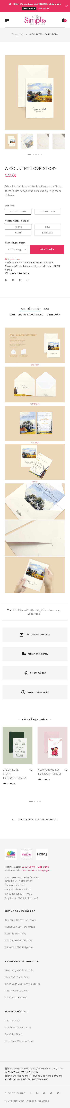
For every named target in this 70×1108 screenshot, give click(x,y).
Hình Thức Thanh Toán (17, 976)
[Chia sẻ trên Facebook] (7, 280)
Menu (8, 21)
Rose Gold (47, 233)
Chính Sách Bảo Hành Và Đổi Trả (22, 983)
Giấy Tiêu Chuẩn (18, 211)
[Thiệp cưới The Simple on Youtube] (51, 1093)
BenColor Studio (13, 1034)
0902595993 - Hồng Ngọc (36, 870)
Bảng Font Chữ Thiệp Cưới (19, 947)
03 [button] (36, 154)
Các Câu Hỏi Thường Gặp (18, 940)
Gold (47, 227)
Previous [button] (10, 92)
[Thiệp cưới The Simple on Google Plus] (58, 1093)
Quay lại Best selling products (37, 819)
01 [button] (29, 154)
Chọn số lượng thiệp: (15, 242)
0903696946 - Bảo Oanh (35, 866)
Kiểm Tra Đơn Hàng (15, 933)
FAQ (46, 308)
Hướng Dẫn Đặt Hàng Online (20, 926)
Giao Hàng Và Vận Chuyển (19, 970)
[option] (35, 92)
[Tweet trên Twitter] (13, 280)
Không (18, 227)
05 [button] (41, 154)
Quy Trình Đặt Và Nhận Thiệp (20, 919)
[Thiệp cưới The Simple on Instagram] (37, 1093)
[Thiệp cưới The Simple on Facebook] (30, 1093)
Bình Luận (53, 314)
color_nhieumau (50, 610)
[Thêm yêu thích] (31, 770)
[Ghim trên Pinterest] (20, 280)
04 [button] (38, 154)
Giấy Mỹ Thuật (47, 211)
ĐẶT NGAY (43, 8)
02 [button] (33, 154)
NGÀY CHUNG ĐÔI (48, 769)
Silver (18, 233)
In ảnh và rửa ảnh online (18, 1027)
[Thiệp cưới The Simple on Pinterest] (44, 1093)
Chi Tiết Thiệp (31, 308)
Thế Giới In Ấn (12, 1020)
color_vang (34, 613)
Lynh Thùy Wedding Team (19, 1040)
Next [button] (59, 92)
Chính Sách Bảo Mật (16, 997)
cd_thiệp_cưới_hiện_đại (26, 610)
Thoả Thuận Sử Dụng (16, 990)
